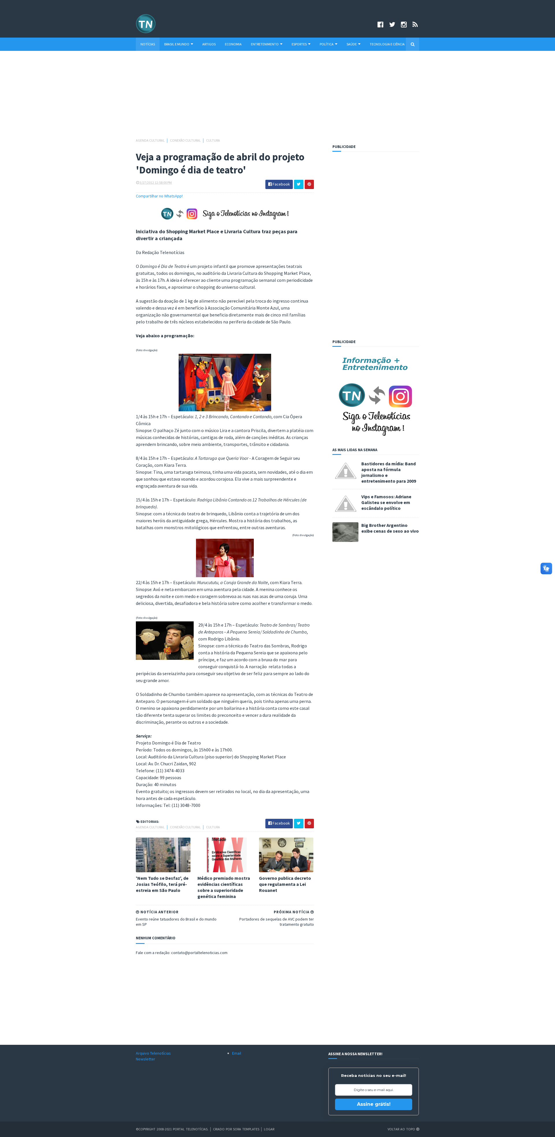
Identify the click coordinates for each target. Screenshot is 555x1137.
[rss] (415, 24)
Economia (233, 44)
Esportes (299, 44)
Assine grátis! (374, 1104)
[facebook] (380, 24)
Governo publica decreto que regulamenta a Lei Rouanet (285, 884)
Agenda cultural (150, 140)
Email (236, 1053)
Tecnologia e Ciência (387, 44)
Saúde (352, 44)
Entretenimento (265, 44)
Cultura (213, 140)
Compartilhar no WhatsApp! (159, 196)
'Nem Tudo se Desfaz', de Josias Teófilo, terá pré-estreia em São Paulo (162, 884)
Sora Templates (246, 1129)
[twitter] (392, 24)
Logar (269, 1129)
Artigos (209, 44)
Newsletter (145, 1059)
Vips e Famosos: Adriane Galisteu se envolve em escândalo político (386, 502)
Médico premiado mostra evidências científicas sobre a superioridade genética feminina (223, 887)
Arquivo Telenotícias (153, 1053)
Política (327, 44)
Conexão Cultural (185, 140)
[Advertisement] (277, 97)
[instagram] (403, 24)
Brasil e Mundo (176, 44)
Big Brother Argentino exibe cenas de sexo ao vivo (390, 528)
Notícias (147, 44)
